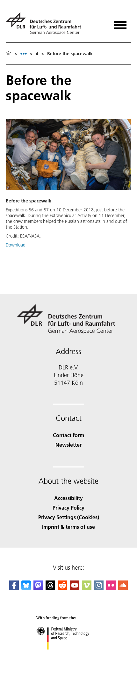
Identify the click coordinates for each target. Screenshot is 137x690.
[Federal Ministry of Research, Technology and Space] (68, 656)
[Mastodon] (38, 588)
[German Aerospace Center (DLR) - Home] (46, 23)
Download (15, 245)
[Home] (8, 53)
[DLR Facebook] (14, 588)
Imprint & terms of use (68, 526)
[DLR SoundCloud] (123, 588)
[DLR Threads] (50, 588)
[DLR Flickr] (111, 588)
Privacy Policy (68, 507)
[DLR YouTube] (74, 588)
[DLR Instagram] (99, 588)
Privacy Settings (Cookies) (68, 517)
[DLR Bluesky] (26, 588)
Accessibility (68, 498)
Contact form (68, 435)
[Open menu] (120, 23)
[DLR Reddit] (62, 588)
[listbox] (23, 53)
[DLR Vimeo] (86, 588)
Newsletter (68, 444)
